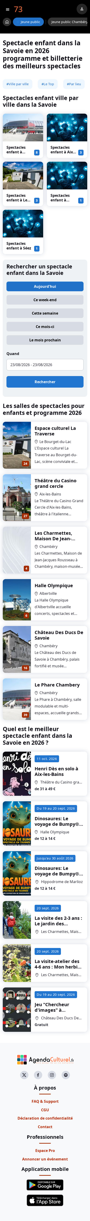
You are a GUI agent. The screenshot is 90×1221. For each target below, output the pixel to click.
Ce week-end (45, 299)
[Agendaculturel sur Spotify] (66, 1075)
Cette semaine (45, 313)
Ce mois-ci (45, 326)
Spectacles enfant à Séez (18, 246)
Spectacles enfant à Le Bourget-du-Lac (17, 202)
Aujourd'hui (45, 286)
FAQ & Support (45, 1101)
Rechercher (45, 381)
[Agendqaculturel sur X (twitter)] (24, 1075)
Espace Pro (45, 1150)
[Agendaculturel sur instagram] (52, 1075)
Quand (12, 353)
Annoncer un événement (45, 1159)
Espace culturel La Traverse (55, 431)
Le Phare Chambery (57, 685)
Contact (45, 1126)
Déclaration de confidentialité (45, 1118)
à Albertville (58, 829)
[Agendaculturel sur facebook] (38, 1075)
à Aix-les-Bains (56, 771)
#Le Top (48, 84)
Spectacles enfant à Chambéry (16, 152)
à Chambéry (58, 926)
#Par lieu (74, 84)
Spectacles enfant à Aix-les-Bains (62, 152)
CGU (45, 1109)
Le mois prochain (45, 340)
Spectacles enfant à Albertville (60, 200)
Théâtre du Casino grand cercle (55, 483)
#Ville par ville (17, 84)
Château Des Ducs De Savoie (59, 635)
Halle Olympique (54, 585)
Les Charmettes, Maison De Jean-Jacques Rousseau (55, 538)
